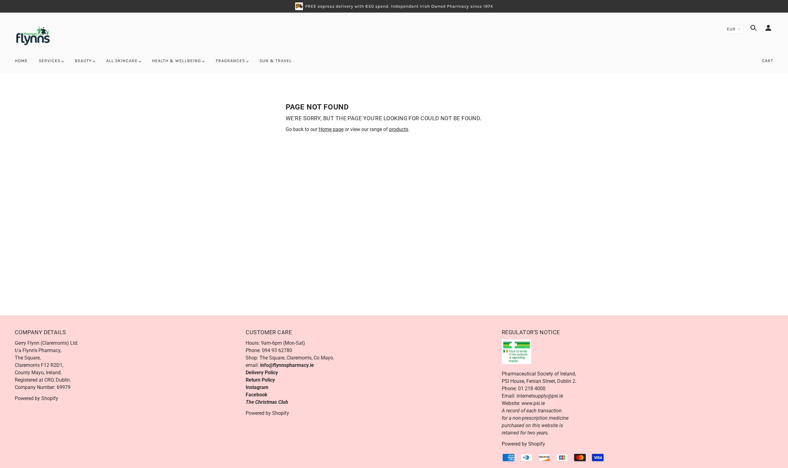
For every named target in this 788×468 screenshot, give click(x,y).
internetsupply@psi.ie (540, 396)
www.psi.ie (533, 403)
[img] (753, 28)
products (398, 129)
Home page (331, 129)
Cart (767, 60)
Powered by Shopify (36, 398)
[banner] (33, 35)
